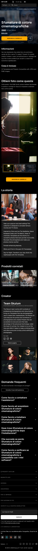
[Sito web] (11, 339)
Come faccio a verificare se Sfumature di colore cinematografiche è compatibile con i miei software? (19, 455)
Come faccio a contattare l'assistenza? (19, 398)
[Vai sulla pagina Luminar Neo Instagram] (24, 544)
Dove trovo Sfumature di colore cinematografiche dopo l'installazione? (19, 430)
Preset (12, 9)
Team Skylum (12, 30)
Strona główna (5, 9)
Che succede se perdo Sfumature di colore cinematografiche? (19, 441)
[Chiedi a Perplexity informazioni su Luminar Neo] (6, 537)
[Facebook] (5, 339)
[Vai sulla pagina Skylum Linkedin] (27, 544)
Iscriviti (19, 517)
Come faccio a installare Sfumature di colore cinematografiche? (19, 419)
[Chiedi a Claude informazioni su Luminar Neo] (11, 537)
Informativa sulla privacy (12, 523)
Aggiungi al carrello (14, 38)
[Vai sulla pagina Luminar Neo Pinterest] (36, 544)
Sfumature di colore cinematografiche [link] (26, 9)
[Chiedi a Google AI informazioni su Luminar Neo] (19, 537)
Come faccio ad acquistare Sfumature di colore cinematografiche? (19, 408)
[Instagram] (8, 339)
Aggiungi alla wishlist (10, 276)
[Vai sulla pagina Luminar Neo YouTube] (30, 544)
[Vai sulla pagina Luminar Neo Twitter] (33, 544)
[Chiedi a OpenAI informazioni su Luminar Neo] (2, 537)
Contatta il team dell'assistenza (15, 390)
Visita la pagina (12, 343)
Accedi (19, 2)
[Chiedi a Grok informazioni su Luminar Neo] (15, 537)
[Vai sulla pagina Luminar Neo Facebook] (20, 544)
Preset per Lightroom (8, 285)
